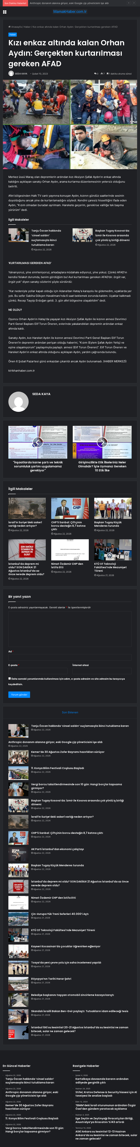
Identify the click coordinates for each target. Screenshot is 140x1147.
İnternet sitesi (81, 665)
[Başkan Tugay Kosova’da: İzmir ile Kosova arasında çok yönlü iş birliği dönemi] (83, 235)
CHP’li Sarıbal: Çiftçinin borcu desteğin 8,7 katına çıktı (68, 526)
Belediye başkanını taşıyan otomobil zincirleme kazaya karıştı (72, 995)
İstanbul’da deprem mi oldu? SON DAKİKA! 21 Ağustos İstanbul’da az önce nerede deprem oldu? (26, 569)
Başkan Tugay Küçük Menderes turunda (108, 524)
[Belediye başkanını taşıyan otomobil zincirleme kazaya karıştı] (18, 1000)
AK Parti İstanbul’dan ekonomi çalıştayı (57, 849)
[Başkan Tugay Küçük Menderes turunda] (113, 508)
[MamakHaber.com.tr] (70, 11)
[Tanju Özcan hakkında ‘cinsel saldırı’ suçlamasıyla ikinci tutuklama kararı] (19, 235)
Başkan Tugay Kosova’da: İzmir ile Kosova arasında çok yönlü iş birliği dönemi (112, 235)
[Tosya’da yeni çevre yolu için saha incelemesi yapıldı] (18, 967)
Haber (27, 26)
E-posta (13, 665)
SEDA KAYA (21, 73)
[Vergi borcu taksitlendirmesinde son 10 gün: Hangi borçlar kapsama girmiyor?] (18, 789)
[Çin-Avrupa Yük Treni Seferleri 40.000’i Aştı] (18, 919)
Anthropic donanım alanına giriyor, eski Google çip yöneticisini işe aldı (55, 742)
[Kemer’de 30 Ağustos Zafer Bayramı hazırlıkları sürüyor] (18, 757)
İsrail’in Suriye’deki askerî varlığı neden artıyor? (25, 524)
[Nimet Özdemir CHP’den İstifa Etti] (70, 549)
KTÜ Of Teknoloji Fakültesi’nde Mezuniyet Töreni (110, 567)
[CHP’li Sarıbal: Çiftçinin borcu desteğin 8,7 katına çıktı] (70, 508)
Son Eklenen (70, 712)
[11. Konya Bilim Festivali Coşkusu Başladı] (18, 773)
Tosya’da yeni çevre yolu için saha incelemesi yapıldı (66, 962)
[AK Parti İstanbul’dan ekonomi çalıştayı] (18, 854)
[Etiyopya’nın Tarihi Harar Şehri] (18, 984)
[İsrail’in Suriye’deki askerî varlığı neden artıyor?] (27, 508)
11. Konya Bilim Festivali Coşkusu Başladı (57, 768)
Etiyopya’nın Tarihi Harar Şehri (51, 979)
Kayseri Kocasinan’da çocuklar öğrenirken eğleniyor (65, 946)
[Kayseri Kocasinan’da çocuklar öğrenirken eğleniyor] (18, 951)
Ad (10, 651)
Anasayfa (16, 26)
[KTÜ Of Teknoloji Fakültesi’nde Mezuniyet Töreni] (113, 549)
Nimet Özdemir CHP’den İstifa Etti (67, 565)
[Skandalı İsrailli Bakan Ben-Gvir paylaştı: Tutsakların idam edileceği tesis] (18, 1016)
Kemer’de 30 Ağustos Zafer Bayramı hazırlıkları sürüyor (61, 3)
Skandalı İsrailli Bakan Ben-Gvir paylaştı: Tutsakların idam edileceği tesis (79, 1011)
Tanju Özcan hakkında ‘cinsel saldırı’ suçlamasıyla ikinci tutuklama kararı (80, 726)
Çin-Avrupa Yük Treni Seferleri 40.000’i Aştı (60, 914)
